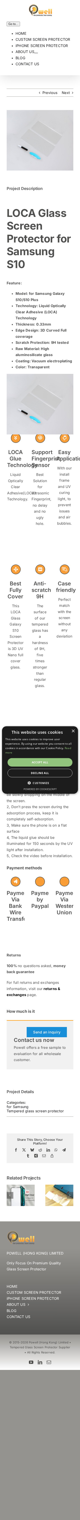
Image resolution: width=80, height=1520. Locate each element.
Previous (49, 92)
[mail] (49, 1362)
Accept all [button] (40, 762)
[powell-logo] (20, 1232)
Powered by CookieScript (40, 789)
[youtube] (31, 1362)
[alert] (40, 760)
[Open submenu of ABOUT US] (36, 53)
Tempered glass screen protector (35, 1111)
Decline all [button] (40, 773)
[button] (10, 1195)
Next (66, 92)
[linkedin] (40, 1362)
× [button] (73, 731)
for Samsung (18, 1106)
